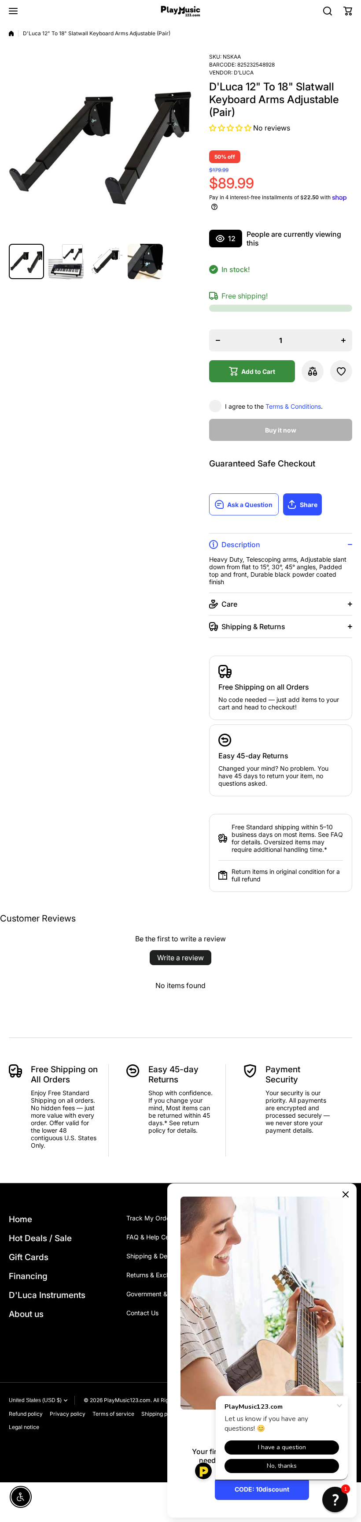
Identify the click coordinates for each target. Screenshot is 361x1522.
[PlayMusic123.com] (180, 11)
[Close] (346, 1194)
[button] (347, 11)
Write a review (180, 957)
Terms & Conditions (293, 406)
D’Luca (244, 72)
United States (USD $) (35, 1400)
